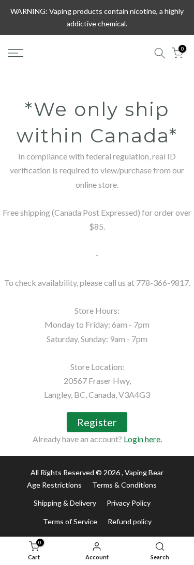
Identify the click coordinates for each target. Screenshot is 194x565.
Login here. (143, 439)
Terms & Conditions (124, 484)
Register (97, 422)
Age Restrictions (54, 484)
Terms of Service (70, 521)
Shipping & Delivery (65, 502)
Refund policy (130, 521)
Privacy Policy (129, 502)
